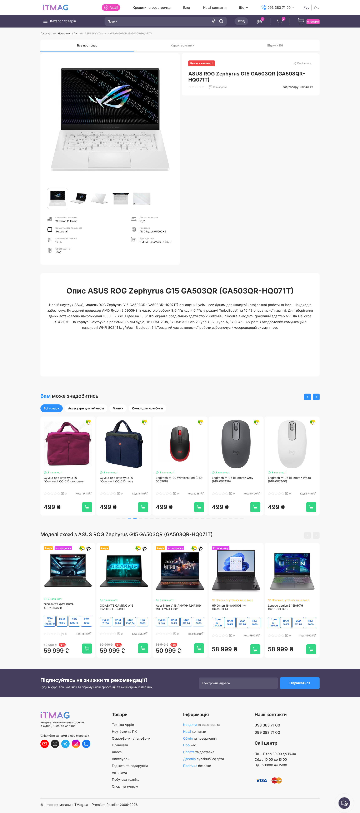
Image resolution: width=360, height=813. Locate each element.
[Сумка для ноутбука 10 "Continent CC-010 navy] (124, 445)
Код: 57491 (307, 495)
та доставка (198, 752)
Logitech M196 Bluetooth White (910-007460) (289, 481)
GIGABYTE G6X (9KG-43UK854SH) (59, 607)
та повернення (200, 738)
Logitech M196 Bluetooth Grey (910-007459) (232, 481)
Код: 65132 (138, 635)
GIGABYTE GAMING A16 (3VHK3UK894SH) (116, 609)
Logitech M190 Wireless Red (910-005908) (179, 481)
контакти (194, 732)
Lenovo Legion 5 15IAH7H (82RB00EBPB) (285, 609)
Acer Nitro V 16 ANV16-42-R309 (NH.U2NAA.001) (178, 609)
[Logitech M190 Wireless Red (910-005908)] (180, 445)
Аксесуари (120, 759)
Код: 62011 (194, 635)
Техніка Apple (123, 725)
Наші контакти (214, 7)
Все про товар (87, 45)
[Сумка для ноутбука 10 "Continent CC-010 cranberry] (68, 445)
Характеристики (182, 45)
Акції (114, 7)
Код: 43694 (306, 637)
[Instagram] (76, 744)
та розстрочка (201, 725)
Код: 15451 (138, 495)
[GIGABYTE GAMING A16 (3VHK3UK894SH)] (124, 573)
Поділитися (304, 63)
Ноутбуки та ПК (124, 732)
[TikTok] (55, 744)
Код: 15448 (82, 495)
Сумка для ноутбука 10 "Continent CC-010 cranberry (64, 481)
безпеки (197, 766)
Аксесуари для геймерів (86, 408)
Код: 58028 (251, 637)
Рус (306, 7)
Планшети (120, 745)
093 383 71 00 (279, 7)
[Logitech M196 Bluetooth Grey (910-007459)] (236, 445)
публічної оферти (203, 759)
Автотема (119, 773)
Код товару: (295, 87)
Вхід (241, 21)
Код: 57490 (251, 495)
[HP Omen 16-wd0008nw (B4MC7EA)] (236, 573)
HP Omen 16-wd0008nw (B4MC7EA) (229, 609)
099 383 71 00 (267, 732)
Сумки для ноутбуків (147, 408)
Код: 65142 (82, 635)
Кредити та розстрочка (152, 7)
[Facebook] (86, 744)
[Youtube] (44, 744)
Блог (187, 7)
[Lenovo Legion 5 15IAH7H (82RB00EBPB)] (292, 573)
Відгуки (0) (275, 45)
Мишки (118, 408)
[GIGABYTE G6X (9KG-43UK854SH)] (68, 572)
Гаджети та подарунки (130, 766)
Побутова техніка (126, 780)
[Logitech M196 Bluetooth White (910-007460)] (292, 445)
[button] (307, 397)
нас (189, 745)
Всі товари (51, 408)
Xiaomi (117, 752)
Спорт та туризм (125, 786)
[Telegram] (65, 744)
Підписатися (299, 685)
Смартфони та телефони (131, 738)
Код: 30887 (194, 495)
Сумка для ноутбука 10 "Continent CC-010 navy (116, 481)
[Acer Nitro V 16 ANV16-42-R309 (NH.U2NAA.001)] (180, 573)
